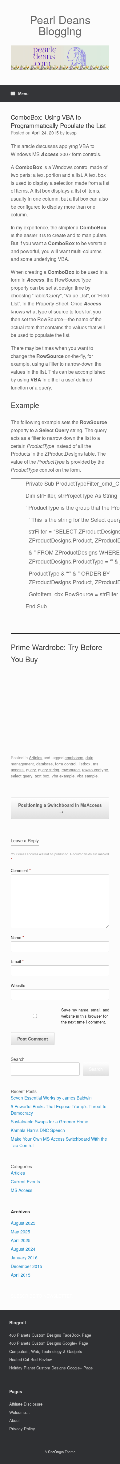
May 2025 (20, 1231)
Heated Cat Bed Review (30, 1359)
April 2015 (20, 1275)
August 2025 (23, 1223)
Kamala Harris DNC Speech (38, 1130)
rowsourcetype (95, 769)
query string (48, 769)
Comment (21, 870)
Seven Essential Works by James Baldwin (51, 1098)
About (14, 1420)
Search (18, 1059)
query (31, 769)
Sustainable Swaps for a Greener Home (49, 1121)
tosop (71, 133)
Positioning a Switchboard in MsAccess (60, 808)
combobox (74, 757)
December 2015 (26, 1266)
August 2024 (23, 1249)
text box (42, 776)
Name (17, 937)
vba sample (87, 776)
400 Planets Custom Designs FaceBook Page (50, 1335)
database (44, 764)
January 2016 (24, 1257)
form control (65, 764)
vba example (63, 776)
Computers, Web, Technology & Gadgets (45, 1351)
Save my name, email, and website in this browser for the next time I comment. (85, 1016)
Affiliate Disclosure (25, 1404)
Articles (35, 757)
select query (21, 776)
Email (17, 961)
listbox (84, 764)
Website (18, 985)
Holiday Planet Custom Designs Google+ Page (51, 1368)
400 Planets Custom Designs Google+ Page (48, 1343)
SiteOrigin (56, 1451)
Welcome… (19, 1412)
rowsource (71, 769)
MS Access (21, 1190)
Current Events (25, 1181)
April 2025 (20, 1240)
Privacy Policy (22, 1429)
